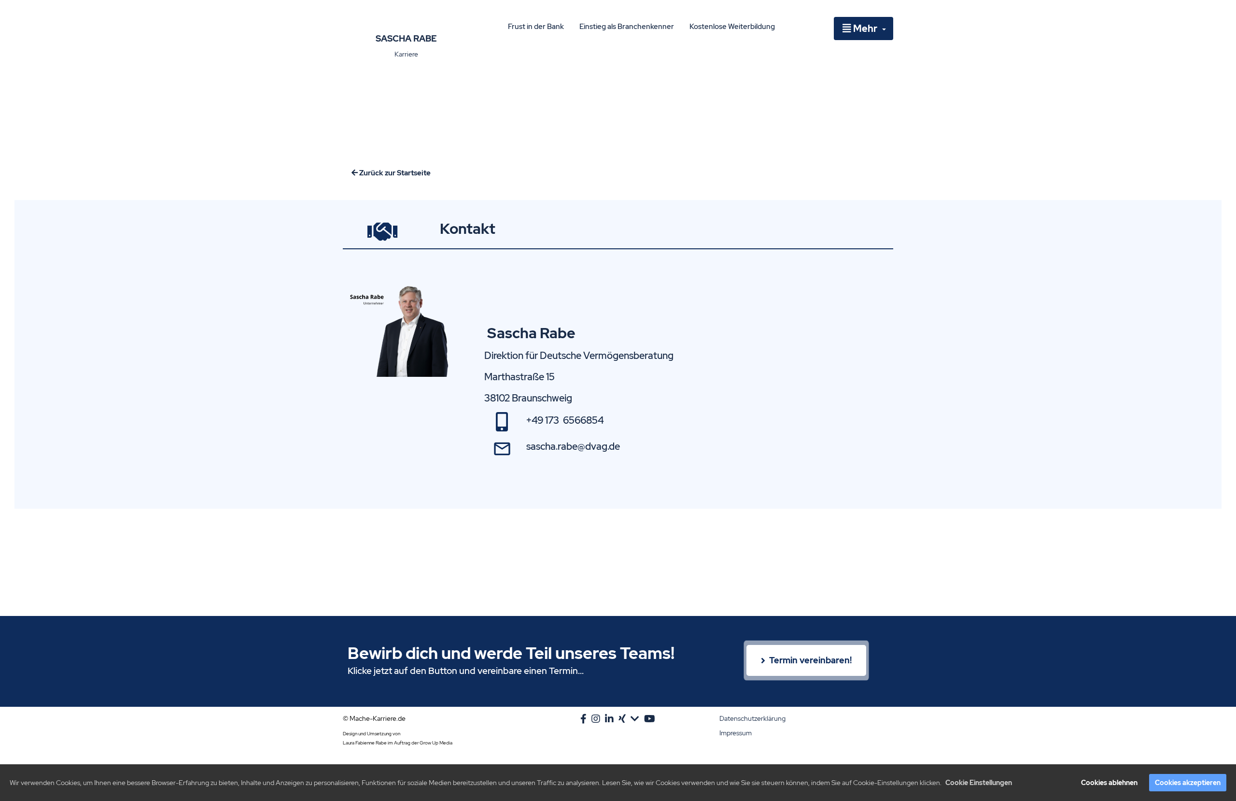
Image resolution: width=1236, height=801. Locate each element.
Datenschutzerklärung (752, 718)
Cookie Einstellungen (978, 782)
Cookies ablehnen (1109, 782)
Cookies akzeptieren (1188, 782)
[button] (863, 28)
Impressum (735, 733)
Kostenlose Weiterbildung (732, 26)
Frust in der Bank (536, 26)
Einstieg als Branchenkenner (626, 26)
